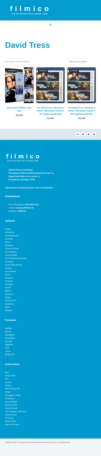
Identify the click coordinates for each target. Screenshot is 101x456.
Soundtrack (10, 338)
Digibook (9, 345)
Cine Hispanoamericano (15, 258)
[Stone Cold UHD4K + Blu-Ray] (19, 85)
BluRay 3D (10, 354)
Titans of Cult (11, 415)
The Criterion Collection (15, 411)
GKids (7, 392)
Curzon (8, 382)
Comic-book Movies (13, 265)
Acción (8, 229)
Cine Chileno (11, 252)
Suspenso (9, 304)
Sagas (8, 297)
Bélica (8, 242)
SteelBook (9, 335)
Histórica (9, 284)
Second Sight (11, 402)
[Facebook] (77, 134)
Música (8, 291)
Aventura (9, 239)
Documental (10, 271)
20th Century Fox (12, 389)
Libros (7, 351)
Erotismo (9, 278)
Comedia (9, 262)
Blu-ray (8, 332)
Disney (8, 385)
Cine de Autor (11, 255)
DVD (7, 348)
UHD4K (8, 328)
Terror (7, 307)
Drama (8, 275)
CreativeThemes (36, 442)
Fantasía (9, 281)
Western (8, 310)
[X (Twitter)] (83, 134)
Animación (9, 232)
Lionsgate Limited (13, 395)
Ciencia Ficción (12, 249)
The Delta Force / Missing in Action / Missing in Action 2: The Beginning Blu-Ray (50, 111)
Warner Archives (12, 424)
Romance (9, 294)
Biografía (9, 245)
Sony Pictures (11, 408)
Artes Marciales (12, 236)
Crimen (8, 268)
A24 (7, 372)
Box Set (8, 341)
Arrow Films (10, 376)
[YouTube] (94, 134)
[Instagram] (88, 134)
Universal (9, 418)
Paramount (10, 398)
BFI (6, 379)
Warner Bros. (10, 421)
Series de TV (11, 301)
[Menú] (50, 24)
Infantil (8, 288)
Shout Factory (11, 405)
